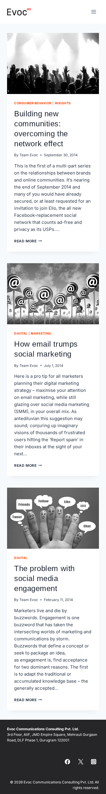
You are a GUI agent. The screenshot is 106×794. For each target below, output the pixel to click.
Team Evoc (28, 155)
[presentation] (53, 63)
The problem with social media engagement (44, 578)
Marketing (41, 333)
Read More (28, 241)
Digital (21, 333)
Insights (63, 103)
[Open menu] (93, 11)
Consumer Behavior (33, 103)
